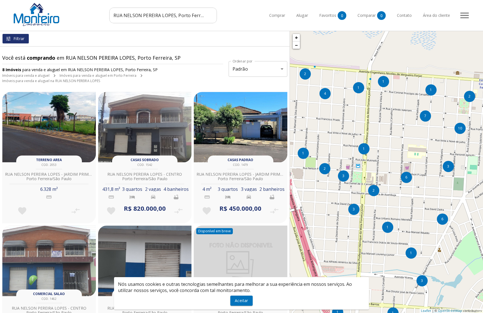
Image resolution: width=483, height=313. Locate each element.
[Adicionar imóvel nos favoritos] (22, 210)
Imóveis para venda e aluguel (25, 75)
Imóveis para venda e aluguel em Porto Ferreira (98, 75)
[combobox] (163, 15)
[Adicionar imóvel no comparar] (75, 210)
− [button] (296, 45)
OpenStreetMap (450, 311)
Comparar (370, 15)
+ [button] (296, 37)
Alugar (302, 15)
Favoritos (331, 15)
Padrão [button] (240, 69)
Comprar (277, 15)
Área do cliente (436, 15)
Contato (404, 15)
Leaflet (426, 311)
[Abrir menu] (464, 15)
